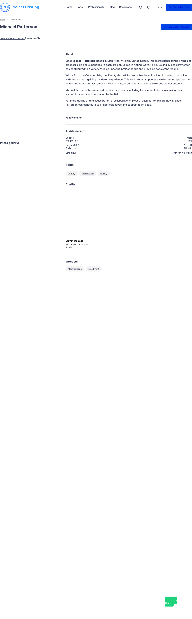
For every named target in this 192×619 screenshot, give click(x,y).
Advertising (88, 173)
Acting (71, 173)
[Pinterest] (67, 38)
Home (2, 19)
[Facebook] (47, 38)
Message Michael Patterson (176, 27)
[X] (57, 38)
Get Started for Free (179, 7)
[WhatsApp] (78, 38)
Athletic (188, 148)
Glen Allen (5, 38)
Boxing (103, 173)
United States (17, 38)
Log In (159, 7)
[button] (140, 7)
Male (189, 137)
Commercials (75, 269)
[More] (98, 38)
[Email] (88, 38)
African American (183, 152)
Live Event (93, 269)
